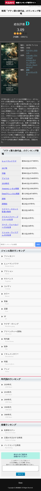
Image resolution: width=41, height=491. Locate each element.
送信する (20, 474)
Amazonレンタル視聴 (10, 189)
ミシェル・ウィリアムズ (31, 57)
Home (20, 483)
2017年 (4, 168)
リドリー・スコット (31, 52)
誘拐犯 (4, 204)
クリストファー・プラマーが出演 (10, 218)
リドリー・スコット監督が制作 (10, 210)
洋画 (3, 173)
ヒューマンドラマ (31, 73)
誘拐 (27, 70)
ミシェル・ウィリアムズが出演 (10, 233)
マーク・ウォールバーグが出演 (10, 226)
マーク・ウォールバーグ (31, 66)
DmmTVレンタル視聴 (10, 194)
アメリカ (5, 178)
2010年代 (5, 183)
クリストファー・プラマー (31, 61)
